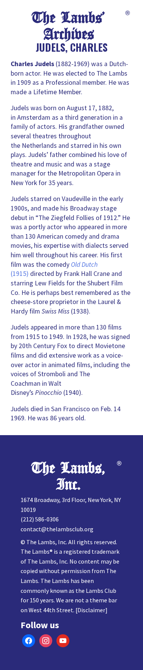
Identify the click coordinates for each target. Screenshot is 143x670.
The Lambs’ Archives (68, 26)
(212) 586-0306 (40, 519)
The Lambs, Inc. (68, 476)
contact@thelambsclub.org (57, 529)
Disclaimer (91, 610)
